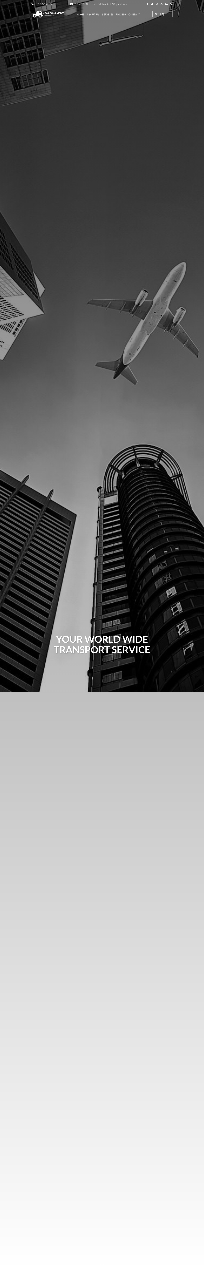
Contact (134, 14)
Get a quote (162, 14)
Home (81, 14)
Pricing (121, 14)
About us (93, 14)
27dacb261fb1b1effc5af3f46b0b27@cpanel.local (101, 4)
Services (107, 14)
